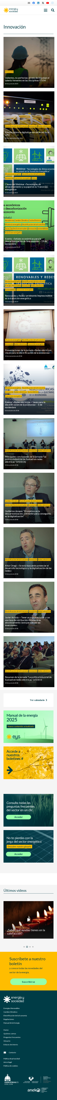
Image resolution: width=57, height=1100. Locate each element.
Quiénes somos (10, 1033)
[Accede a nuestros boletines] (28, 768)
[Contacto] (6, 1052)
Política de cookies (11, 1066)
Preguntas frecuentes (12, 1037)
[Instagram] (52, 3)
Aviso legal (8, 1062)
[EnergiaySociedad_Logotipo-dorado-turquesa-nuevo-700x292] (11, 10)
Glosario (7, 1041)
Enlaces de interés (11, 1044)
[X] (43, 3)
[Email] (29, 3)
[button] (45, 10)
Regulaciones (9, 1019)
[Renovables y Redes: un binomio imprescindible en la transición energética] (29, 280)
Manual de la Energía (12, 1023)
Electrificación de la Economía (15, 1015)
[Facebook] (33, 3)
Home (6, 1030)
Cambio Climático (10, 1012)
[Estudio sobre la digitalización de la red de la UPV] (29, 116)
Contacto (12, 1052)
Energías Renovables (12, 1008)
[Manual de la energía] (28, 726)
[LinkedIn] (38, 3)
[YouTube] (47, 3)
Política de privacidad (12, 1059)
